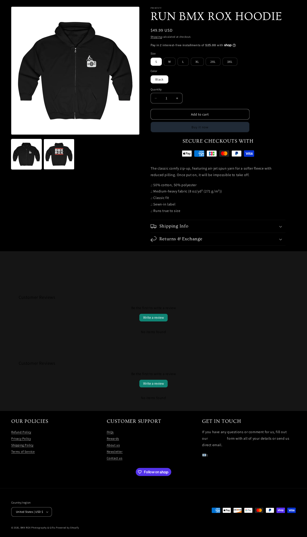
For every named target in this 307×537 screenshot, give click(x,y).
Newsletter (115, 452)
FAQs (110, 432)
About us (113, 445)
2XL (213, 62)
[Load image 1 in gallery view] (26, 154)
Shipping (156, 36)
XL (197, 62)
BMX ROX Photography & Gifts (38, 527)
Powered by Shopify (67, 527)
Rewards (113, 439)
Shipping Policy (22, 445)
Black (159, 79)
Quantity (156, 89)
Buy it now (200, 127)
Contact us (114, 458)
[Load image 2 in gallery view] (59, 154)
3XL (230, 62)
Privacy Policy (21, 439)
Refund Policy (21, 432)
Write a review (153, 317)
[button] (218, 226)
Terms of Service (23, 452)
